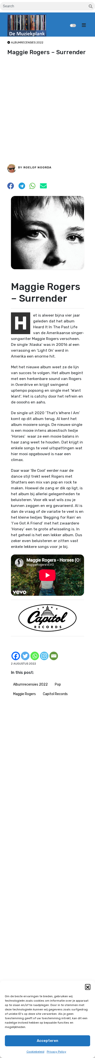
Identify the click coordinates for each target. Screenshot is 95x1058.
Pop (58, 684)
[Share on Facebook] (10, 187)
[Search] (90, 6)
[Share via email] (43, 187)
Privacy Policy (56, 1051)
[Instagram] (44, 656)
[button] (87, 986)
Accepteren (47, 1040)
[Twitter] (25, 656)
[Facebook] (15, 656)
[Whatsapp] (34, 656)
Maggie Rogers (24, 694)
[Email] (53, 656)
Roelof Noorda (37, 167)
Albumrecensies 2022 (30, 684)
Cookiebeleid (35, 1051)
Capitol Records (55, 694)
